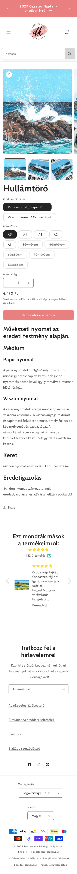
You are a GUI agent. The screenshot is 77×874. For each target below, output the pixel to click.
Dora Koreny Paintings (36, 846)
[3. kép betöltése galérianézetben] (62, 169)
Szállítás (15, 734)
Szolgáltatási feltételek (56, 858)
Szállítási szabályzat (25, 864)
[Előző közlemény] (8, 8)
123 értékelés (36, 556)
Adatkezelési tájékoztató (26, 705)
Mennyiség (10, 274)
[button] (8, 31)
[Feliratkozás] (63, 689)
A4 (25, 234)
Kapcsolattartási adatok (54, 864)
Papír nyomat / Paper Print (27, 207)
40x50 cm (59, 245)
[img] (38, 550)
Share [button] (11, 507)
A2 (56, 234)
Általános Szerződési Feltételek (32, 720)
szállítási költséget (39, 299)
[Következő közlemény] (69, 8)
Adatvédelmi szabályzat (25, 858)
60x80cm (17, 255)
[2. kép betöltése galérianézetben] (38, 169)
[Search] (70, 53)
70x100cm (44, 255)
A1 (9, 244)
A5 (10, 234)
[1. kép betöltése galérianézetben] (15, 169)
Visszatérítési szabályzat (45, 851)
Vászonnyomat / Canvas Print (30, 217)
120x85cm (18, 265)
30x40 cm (33, 245)
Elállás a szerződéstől (24, 748)
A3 (40, 234)
